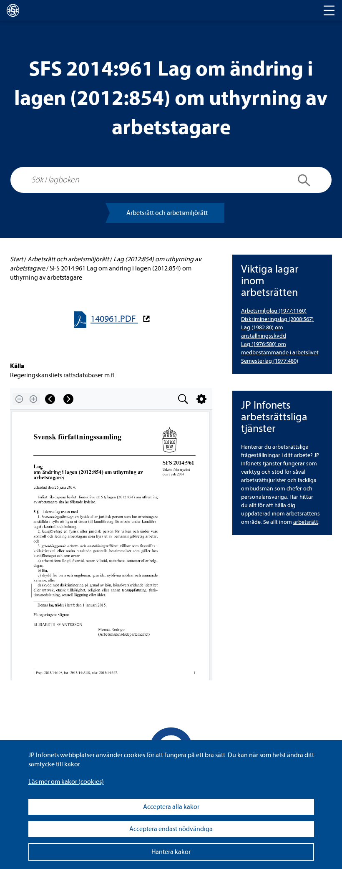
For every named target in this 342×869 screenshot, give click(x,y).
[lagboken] (13, 10)
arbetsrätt (305, 521)
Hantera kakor (171, 852)
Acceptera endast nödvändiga (171, 829)
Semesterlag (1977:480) (269, 360)
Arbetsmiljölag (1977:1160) (274, 310)
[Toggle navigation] (329, 10)
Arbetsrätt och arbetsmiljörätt (167, 213)
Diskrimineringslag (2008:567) (277, 319)
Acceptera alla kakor (171, 807)
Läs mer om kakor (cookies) (66, 782)
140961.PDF (114, 319)
